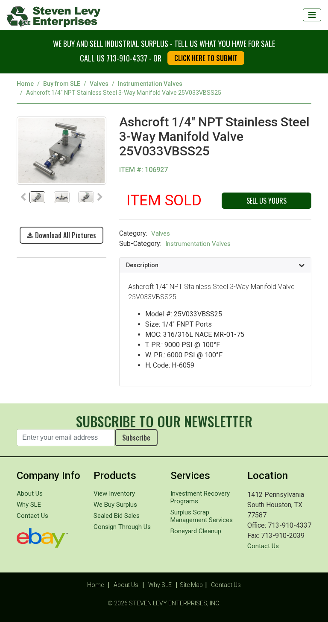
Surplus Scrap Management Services (201, 516)
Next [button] (100, 197)
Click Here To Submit (205, 58)
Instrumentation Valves (150, 83)
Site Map (191, 584)
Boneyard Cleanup (195, 531)
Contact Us (32, 516)
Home (25, 83)
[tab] (215, 265)
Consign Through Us (122, 527)
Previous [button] (23, 197)
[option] (61, 150)
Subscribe (136, 437)
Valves (99, 83)
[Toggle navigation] (312, 15)
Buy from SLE (61, 83)
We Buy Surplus (115, 504)
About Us (30, 493)
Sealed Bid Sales (117, 516)
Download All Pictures (64, 235)
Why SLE (29, 504)
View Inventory (114, 493)
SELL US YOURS (266, 201)
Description (142, 265)
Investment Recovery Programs (200, 497)
